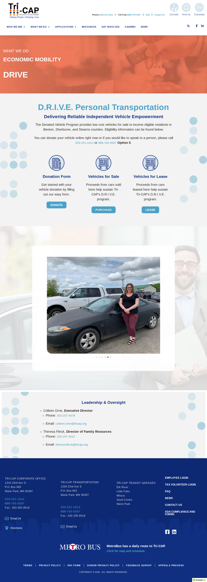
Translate (199, 14)
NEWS (169, 498)
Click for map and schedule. (126, 551)
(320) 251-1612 (106, 15)
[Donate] (174, 7)
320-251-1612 (84, 142)
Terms (27, 565)
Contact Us (159, 15)
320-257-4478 (66, 415)
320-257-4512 (66, 436)
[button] (188, 26)
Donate (174, 14)
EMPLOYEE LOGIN (176, 477)
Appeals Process (171, 565)
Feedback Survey (139, 565)
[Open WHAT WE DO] (49, 27)
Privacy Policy (50, 565)
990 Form (74, 565)
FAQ (148, 15)
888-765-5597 (107, 142)
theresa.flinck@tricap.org (72, 444)
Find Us (186, 14)
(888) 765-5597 (134, 15)
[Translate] (199, 7)
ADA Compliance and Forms (180, 513)
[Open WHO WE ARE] (24, 27)
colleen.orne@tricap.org (71, 423)
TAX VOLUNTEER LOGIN (180, 484)
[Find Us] (186, 7)
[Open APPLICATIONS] (75, 27)
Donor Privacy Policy (103, 565)
